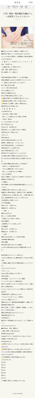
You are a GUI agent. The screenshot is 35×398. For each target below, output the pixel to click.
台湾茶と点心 (15, 7)
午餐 (8, 7)
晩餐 (22, 7)
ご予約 (30, 2)
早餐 (26, 7)
